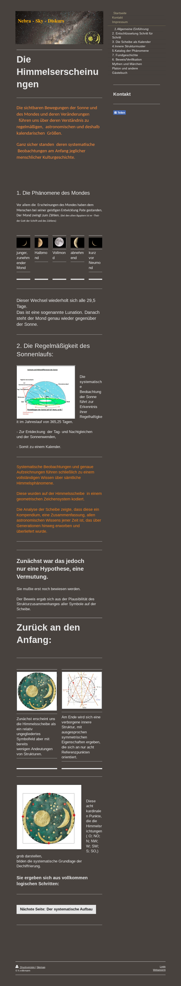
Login (163, 966)
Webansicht (159, 970)
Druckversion (27, 967)
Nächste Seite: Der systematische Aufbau (56, 909)
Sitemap (41, 967)
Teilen (121, 112)
